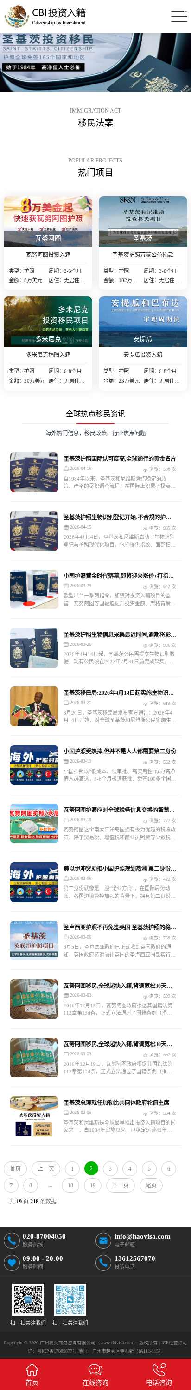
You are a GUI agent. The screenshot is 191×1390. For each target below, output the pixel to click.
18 (70, 1185)
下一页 (120, 1185)
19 (93, 1185)
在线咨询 (95, 1382)
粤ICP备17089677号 (57, 1351)
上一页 (46, 1169)
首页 (15, 1169)
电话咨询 (159, 1382)
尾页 (151, 1185)
